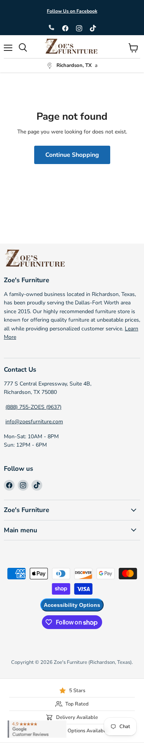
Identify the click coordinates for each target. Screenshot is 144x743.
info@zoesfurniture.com (34, 421)
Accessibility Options (72, 605)
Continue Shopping (72, 155)
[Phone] (51, 28)
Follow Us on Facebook (72, 11)
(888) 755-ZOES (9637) (33, 407)
